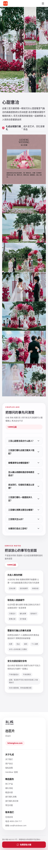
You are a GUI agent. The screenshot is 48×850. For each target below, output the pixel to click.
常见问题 (9, 805)
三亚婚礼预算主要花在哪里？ (21, 509)
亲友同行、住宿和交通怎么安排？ (21, 486)
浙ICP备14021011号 (9, 839)
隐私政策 (9, 768)
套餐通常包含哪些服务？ (19, 462)
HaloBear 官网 (11, 772)
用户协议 (9, 763)
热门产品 (9, 784)
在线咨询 (9, 817)
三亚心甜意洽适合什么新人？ (21, 440)
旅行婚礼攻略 (11, 796)
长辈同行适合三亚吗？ (18, 528)
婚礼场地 (9, 788)
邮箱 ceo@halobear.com (15, 825)
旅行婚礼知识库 (11, 801)
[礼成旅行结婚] (8, 3)
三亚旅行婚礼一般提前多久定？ (20, 499)
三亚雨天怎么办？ (16, 519)
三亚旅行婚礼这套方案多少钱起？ (21, 452)
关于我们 (9, 759)
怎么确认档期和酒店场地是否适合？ (21, 474)
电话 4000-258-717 (13, 821)
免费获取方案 (25, 844)
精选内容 (9, 792)
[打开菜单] (43, 3)
